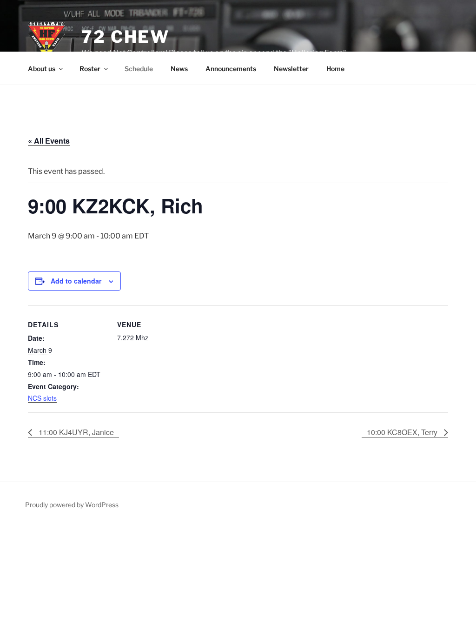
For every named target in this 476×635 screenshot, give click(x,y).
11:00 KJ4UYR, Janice (75, 432)
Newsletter (291, 69)
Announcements (230, 69)
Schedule (139, 69)
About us (41, 69)
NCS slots (42, 398)
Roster (89, 69)
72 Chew (125, 36)
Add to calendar (76, 280)
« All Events (49, 140)
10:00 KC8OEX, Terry (403, 432)
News (179, 69)
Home (335, 69)
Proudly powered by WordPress (72, 505)
